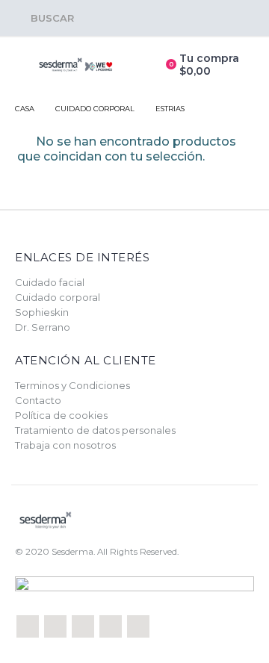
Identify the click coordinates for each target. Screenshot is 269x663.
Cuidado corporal (57, 297)
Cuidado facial (49, 282)
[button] (44, 17)
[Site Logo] (75, 65)
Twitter (55, 626)
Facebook (27, 626)
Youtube (110, 626)
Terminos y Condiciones (72, 385)
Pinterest (83, 626)
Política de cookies (61, 415)
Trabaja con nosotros (65, 445)
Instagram (138, 626)
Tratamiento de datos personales (95, 430)
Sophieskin (42, 312)
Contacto (38, 400)
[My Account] (138, 65)
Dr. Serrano (42, 327)
